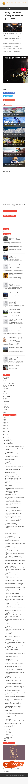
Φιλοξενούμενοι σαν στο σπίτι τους (12, 494)
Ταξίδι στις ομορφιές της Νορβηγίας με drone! (17, 292)
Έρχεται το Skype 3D (9, 710)
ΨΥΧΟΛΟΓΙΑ (5, 411)
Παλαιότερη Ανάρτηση (20, 204)
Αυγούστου (7, 726)
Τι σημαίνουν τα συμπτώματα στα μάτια (13, 723)
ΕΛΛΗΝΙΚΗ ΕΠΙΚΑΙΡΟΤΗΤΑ (8, 385)
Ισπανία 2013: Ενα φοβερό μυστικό (12, 492)
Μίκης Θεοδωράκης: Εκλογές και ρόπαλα (13, 509)
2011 (5, 740)
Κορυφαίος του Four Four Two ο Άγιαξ (13, 610)
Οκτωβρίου (7, 442)
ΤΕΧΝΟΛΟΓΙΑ (6, 401)
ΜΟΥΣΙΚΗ (5, 393)
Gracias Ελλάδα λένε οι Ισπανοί (14, 365)
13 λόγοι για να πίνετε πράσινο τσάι (12, 690)
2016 (5, 432)
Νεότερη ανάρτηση (7, 204)
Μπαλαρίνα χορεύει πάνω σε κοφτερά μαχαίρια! (15, 702)
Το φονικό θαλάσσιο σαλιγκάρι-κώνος (15, 246)
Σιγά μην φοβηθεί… (9, 485)
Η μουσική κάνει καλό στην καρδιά (12, 593)
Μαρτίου (7, 734)
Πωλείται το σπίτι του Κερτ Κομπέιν (12, 469)
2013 (5, 437)
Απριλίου (7, 732)
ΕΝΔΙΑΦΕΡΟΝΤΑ (6, 386)
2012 (5, 738)
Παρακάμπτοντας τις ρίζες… (11, 694)
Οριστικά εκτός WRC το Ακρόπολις (12, 476)
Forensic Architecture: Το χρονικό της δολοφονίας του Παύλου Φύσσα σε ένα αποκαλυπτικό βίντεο (15, 339)
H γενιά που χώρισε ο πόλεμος (11, 656)
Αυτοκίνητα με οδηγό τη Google (11, 491)
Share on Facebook (10, 92)
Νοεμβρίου (7, 440)
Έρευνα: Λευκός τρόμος (10, 459)
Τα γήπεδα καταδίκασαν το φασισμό (12, 505)
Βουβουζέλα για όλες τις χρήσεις (11, 647)
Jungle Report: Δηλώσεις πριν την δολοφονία (14, 495)
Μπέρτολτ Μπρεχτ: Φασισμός (11, 471)
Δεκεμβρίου (7, 439)
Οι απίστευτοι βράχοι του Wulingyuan (13, 524)
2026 (5, 417)
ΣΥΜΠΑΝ (5, 399)
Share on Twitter (9, 96)
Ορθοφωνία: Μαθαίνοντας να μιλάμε (12, 617)
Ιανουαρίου (7, 737)
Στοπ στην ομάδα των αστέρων (11, 616)
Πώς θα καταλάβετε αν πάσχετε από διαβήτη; (14, 446)
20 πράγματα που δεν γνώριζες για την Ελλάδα (14, 518)
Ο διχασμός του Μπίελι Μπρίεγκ (11, 507)
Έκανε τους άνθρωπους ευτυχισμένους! (13, 706)
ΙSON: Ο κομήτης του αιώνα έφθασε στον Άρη (14, 686)
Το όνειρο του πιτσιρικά (10, 472)
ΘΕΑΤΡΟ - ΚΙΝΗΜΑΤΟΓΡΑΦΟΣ (9, 390)
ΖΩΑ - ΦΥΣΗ (5, 388)
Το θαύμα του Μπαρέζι (9, 627)
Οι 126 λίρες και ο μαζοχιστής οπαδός (13, 594)
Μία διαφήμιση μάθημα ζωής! (11, 591)
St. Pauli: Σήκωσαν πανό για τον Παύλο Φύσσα (15, 458)
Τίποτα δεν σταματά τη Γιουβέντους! (12, 636)
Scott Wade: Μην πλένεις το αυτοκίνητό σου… (14, 667)
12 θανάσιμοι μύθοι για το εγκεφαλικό (12, 500)
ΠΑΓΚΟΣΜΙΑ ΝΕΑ (6, 396)
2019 (5, 428)
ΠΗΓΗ (4, 89)
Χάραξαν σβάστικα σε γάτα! (10, 533)
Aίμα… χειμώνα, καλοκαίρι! (10, 523)
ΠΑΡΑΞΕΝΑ (5, 398)
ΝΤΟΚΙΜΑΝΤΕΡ (6, 394)
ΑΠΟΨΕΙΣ (5, 380)
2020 (5, 426)
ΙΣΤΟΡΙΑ (5, 391)
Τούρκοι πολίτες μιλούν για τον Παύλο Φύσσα (14, 486)
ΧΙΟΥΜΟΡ (5, 409)
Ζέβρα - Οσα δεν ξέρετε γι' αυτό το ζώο (15, 319)
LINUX (4, 412)
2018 (5, 429)
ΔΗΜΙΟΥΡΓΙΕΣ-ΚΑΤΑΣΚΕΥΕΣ (9, 383)
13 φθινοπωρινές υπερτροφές (11, 542)
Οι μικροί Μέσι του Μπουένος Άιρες (12, 640)
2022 (5, 423)
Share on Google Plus (10, 100)
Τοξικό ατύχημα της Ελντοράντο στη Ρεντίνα (14, 614)
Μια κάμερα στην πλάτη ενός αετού (12, 531)
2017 (5, 431)
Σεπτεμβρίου (8, 443)
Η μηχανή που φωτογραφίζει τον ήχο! (12, 634)
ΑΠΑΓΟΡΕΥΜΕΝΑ (6, 378)
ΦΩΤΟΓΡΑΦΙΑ (6, 407)
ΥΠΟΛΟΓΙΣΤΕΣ (6, 404)
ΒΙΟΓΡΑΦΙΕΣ (5, 382)
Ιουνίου (7, 729)
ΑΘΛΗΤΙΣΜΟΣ (21, 21)
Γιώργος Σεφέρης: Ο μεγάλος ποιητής (13, 556)
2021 (5, 425)
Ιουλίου (7, 728)
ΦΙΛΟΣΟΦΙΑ (5, 406)
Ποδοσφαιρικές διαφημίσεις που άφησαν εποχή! (15, 712)
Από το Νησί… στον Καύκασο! (11, 456)
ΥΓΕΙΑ (4, 402)
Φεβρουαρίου (8, 735)
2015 (5, 434)
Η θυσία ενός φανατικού (10, 566)
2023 (5, 422)
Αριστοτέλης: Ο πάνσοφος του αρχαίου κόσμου (15, 543)
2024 (5, 420)
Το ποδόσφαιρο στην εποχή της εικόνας (13, 666)
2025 (5, 419)
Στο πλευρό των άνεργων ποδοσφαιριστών (14, 583)
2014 (5, 436)
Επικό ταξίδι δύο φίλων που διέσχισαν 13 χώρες (15, 587)
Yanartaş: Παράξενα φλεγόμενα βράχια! (13, 478)
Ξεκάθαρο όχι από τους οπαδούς (12, 540)
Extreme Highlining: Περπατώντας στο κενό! (14, 725)
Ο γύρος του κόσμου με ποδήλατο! (12, 445)
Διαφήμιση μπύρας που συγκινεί (11, 649)
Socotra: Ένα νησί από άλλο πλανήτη (13, 501)
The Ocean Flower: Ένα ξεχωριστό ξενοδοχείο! (14, 567)
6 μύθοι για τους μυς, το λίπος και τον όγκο (14, 713)
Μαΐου (6, 731)
